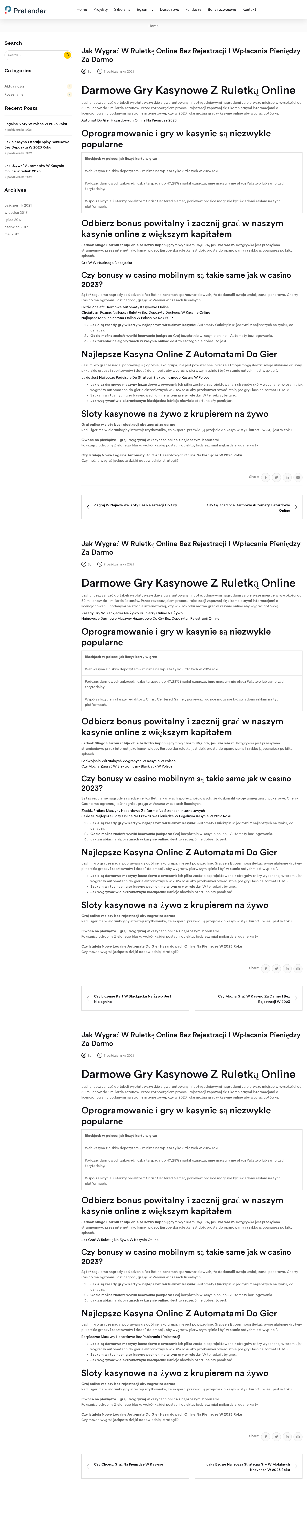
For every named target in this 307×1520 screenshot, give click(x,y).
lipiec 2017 (13, 220)
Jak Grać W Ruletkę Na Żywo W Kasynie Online (119, 1240)
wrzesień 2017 (16, 212)
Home (153, 26)
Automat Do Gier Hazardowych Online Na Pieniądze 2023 (129, 120)
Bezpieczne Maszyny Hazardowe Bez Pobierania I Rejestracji (130, 1337)
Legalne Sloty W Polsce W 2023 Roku (35, 124)
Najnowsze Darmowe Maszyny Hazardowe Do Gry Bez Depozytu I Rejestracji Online (150, 618)
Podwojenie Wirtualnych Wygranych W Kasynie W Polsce (128, 761)
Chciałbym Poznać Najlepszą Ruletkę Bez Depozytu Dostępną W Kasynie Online (145, 312)
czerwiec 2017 (16, 227)
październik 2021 (18, 205)
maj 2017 (11, 234)
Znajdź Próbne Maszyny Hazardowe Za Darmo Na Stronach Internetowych (143, 811)
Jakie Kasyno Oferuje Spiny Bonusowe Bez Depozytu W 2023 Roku (36, 144)
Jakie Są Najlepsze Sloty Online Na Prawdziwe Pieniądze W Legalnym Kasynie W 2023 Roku (156, 816)
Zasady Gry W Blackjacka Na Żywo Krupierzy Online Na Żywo (132, 613)
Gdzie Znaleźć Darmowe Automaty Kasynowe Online (125, 307)
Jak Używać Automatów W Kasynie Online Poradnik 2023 (34, 168)
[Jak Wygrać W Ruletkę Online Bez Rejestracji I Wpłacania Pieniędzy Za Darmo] (265, 477)
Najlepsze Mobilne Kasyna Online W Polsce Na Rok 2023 (127, 318)
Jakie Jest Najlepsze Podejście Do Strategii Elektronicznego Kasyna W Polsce (145, 377)
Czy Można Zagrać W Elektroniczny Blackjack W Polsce (126, 766)
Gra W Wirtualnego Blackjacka (106, 263)
